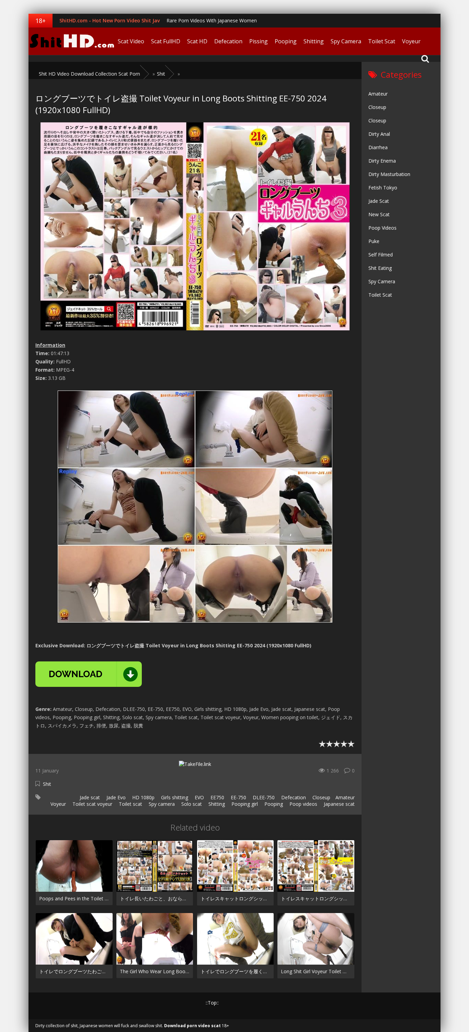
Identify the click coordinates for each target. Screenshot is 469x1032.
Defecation (228, 41)
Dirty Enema (382, 160)
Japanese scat (338, 804)
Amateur (345, 797)
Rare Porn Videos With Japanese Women (212, 20)
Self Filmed (380, 254)
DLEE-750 (263, 797)
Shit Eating (380, 268)
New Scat (379, 214)
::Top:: (212, 1002)
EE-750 (237, 797)
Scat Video (131, 41)
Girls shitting (174, 797)
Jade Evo (115, 797)
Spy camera (161, 804)
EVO (198, 797)
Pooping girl (244, 804)
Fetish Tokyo (382, 187)
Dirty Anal (379, 134)
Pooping (286, 41)
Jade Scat (378, 201)
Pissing (258, 41)
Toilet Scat (381, 41)
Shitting (314, 41)
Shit (47, 784)
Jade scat (89, 797)
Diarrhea (378, 147)
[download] (88, 674)
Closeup (320, 797)
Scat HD (197, 41)
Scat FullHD (165, 41)
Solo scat (191, 804)
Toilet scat (129, 804)
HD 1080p (143, 797)
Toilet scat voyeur (91, 804)
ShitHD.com (71, 41)
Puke (373, 241)
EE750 (216, 797)
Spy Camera (346, 41)
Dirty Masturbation (389, 174)
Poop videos (302, 804)
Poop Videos (382, 227)
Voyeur (411, 41)
